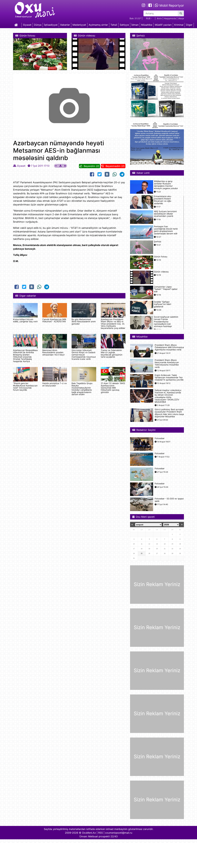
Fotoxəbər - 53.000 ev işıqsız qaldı (169, 500)
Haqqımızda (170, 18)
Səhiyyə (124, 24)
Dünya (37, 24)
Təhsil (114, 24)
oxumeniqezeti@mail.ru (118, 832)
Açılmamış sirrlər (98, 24)
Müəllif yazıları (163, 24)
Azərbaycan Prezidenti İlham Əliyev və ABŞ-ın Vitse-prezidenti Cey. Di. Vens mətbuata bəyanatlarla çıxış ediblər (113, 323)
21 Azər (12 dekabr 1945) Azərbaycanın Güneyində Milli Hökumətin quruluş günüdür (113, 387)
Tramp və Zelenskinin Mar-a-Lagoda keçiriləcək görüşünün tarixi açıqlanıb (111, 353)
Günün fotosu (160, 257)
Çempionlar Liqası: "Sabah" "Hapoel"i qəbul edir (165, 289)
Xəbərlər (65, 24)
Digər (189, 24)
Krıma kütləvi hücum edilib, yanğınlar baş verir (25, 320)
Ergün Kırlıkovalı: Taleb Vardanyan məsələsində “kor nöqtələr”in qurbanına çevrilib (169, 377)
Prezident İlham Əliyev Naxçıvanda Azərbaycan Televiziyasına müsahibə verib (167, 363)
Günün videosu (161, 272)
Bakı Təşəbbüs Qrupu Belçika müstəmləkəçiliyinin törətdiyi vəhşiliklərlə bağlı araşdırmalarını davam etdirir (82, 389)
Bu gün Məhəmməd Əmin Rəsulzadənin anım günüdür (84, 321)
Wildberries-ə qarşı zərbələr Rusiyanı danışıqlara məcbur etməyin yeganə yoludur (166, 185)
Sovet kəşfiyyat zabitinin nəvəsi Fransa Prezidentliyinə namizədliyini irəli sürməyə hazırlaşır (166, 321)
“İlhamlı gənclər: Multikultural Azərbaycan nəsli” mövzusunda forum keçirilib (25, 386)
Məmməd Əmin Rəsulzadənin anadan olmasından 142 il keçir (53, 352)
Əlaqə (181, 18)
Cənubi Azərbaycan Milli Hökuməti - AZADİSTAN (54, 320)
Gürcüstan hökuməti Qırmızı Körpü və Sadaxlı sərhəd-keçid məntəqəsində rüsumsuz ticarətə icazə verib (84, 354)
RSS (100, 832)
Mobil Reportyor (171, 5)
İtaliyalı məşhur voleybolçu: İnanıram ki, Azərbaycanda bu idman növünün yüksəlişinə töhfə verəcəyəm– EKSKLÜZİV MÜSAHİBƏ (168, 396)
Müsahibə (146, 24)
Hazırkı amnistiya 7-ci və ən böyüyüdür (54, 384)
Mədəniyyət (79, 24)
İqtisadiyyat (51, 24)
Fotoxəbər (160, 438)
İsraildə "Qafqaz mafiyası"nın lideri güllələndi (162, 304)
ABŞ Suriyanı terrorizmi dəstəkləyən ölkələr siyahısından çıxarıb (165, 213)
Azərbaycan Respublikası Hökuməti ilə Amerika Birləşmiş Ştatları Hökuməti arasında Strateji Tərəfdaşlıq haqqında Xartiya (25, 356)
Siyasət (27, 24)
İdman (135, 24)
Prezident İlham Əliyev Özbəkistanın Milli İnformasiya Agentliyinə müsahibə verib (169, 347)
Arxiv (159, 18)
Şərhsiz (157, 241)
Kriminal (178, 24)
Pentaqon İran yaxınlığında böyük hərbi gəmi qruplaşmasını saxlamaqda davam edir (166, 230)
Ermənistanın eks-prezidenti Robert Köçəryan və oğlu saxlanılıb (163, 200)
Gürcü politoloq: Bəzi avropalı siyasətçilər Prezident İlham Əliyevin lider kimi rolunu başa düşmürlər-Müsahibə (169, 413)
